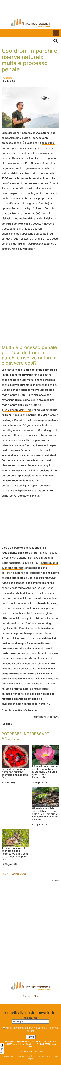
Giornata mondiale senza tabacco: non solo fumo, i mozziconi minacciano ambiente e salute (45, 814)
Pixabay (32, 710)
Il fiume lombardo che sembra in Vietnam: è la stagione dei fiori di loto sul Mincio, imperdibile (45, 772)
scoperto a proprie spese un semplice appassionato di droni (28, 147)
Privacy (1, 1049)
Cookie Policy (24, 1056)
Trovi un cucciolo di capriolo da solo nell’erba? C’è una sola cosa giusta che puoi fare (15, 854)
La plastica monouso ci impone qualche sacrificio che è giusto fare (15, 773)
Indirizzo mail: (30, 1017)
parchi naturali (18, 874)
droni (5, 874)
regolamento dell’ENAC (17, 409)
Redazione (7, 78)
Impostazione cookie (30, 1002)
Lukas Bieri (16, 710)
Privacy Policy (9, 1056)
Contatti (38, 996)
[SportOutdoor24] (30, 22)
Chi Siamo (24, 996)
